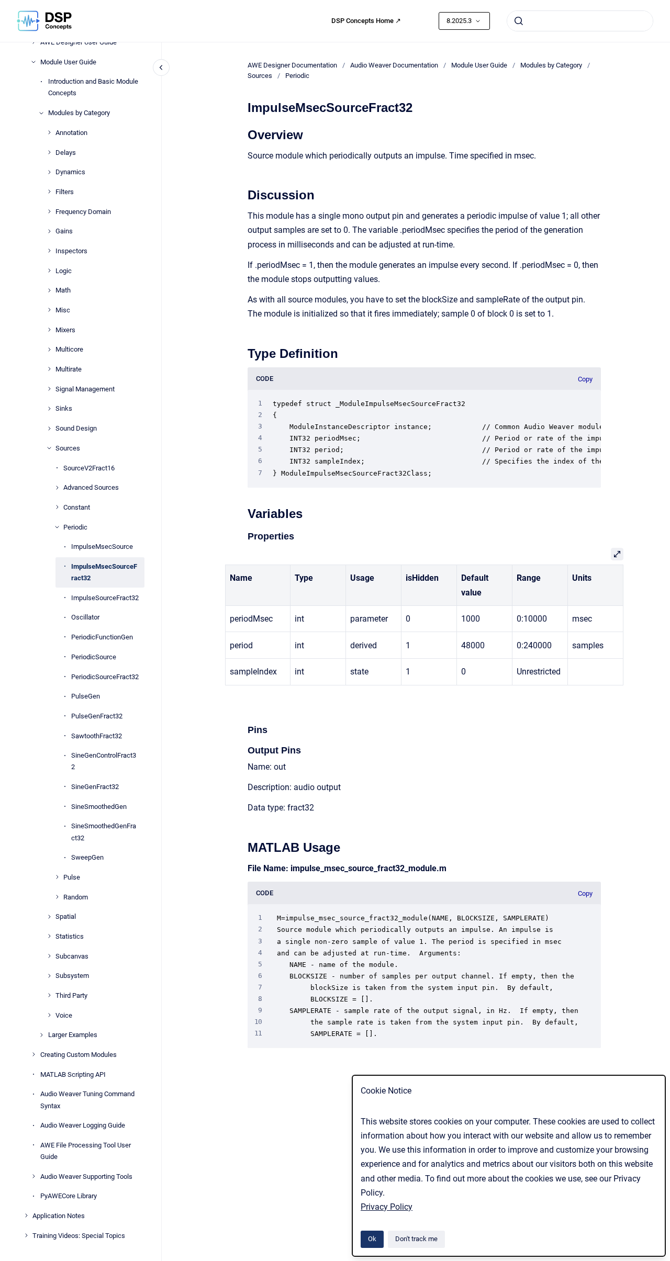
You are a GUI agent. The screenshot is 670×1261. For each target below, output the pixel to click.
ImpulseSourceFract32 (105, 597)
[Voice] (49, 1015)
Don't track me (416, 1239)
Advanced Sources (91, 487)
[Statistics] (49, 936)
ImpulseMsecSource (102, 546)
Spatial (65, 916)
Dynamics (70, 172)
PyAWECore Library (68, 1196)
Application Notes (58, 1216)
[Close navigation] (161, 67)
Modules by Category (79, 113)
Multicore (69, 349)
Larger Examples (72, 1035)
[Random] (57, 897)
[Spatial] (49, 917)
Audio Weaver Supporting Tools (86, 1176)
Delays (65, 152)
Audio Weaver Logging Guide (82, 1125)
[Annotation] (49, 132)
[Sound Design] (49, 428)
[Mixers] (49, 329)
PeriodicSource (93, 656)
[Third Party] (49, 995)
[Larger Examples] (41, 1035)
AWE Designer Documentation (292, 65)
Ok (372, 1239)
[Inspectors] (49, 250)
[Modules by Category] (41, 113)
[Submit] (518, 21)
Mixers (65, 329)
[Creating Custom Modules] (33, 1054)
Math (63, 290)
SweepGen (87, 857)
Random (75, 896)
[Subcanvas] (49, 956)
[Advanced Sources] (57, 487)
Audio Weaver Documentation (394, 65)
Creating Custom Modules (78, 1055)
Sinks (63, 408)
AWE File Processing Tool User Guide (85, 1151)
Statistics (69, 936)
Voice (63, 1015)
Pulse (71, 877)
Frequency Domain (83, 211)
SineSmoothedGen (99, 806)
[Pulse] (57, 877)
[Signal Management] (49, 389)
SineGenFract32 (95, 787)
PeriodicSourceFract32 (105, 676)
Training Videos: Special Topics (78, 1235)
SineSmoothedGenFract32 (103, 831)
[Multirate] (49, 369)
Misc (62, 310)
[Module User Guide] (33, 62)
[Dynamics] (49, 172)
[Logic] (49, 270)
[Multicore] (49, 349)
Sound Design (76, 428)
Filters (64, 192)
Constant (76, 507)
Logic (63, 270)
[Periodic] (57, 527)
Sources (67, 448)
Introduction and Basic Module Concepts (93, 87)
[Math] (49, 290)
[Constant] (57, 507)
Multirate (68, 369)
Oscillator (85, 617)
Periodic (75, 527)
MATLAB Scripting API (73, 1074)
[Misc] (49, 310)
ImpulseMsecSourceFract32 (104, 572)
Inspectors (71, 251)
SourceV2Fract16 (89, 467)
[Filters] (49, 191)
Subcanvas (71, 956)
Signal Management (85, 388)
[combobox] (580, 21)
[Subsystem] (49, 976)
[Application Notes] (26, 1215)
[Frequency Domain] (49, 211)
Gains (64, 231)
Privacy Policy (386, 1207)
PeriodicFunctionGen (102, 637)
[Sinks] (49, 408)
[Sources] (49, 448)
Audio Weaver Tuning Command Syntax (87, 1099)
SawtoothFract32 (96, 735)
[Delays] (49, 152)
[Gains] (49, 231)
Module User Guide (68, 61)
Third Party (71, 995)
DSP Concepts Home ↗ (366, 21)
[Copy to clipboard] (243, 134)
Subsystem (72, 975)
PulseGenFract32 (96, 716)
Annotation (71, 132)
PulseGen (85, 696)
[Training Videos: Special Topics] (26, 1235)
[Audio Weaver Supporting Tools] (33, 1176)
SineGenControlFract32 (103, 761)
